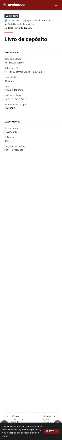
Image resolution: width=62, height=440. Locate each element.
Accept (50, 431)
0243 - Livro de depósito (20, 28)
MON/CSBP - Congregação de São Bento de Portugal (29, 20)
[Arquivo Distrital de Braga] (14, 5)
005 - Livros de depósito (19, 24)
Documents (12, 16)
